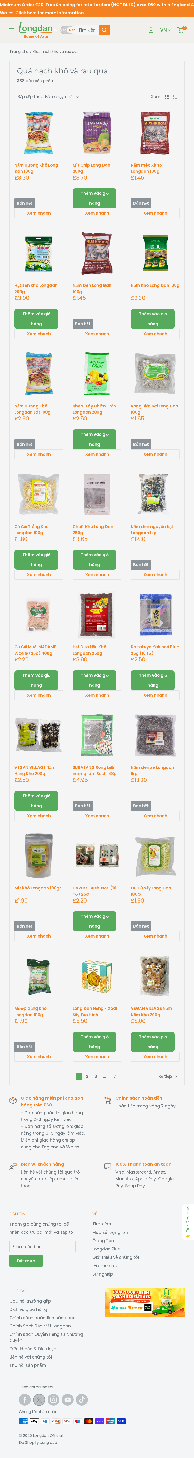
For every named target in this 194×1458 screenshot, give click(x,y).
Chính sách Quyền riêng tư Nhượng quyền (46, 1337)
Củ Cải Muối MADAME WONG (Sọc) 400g (35, 650)
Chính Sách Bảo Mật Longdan (40, 1326)
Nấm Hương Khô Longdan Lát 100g (32, 409)
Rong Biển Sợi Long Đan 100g (154, 409)
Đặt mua (26, 1261)
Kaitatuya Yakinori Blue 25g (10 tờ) (155, 650)
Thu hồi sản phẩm (27, 1365)
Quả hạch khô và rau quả (56, 51)
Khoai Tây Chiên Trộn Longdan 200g (94, 409)
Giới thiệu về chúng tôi (115, 1257)
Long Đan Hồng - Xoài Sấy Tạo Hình (95, 1011)
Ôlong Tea (103, 1241)
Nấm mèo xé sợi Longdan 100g (147, 168)
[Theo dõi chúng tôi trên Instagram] (53, 1400)
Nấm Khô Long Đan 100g (155, 285)
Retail (74, 30)
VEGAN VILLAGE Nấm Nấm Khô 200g (151, 1011)
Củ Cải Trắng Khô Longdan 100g (31, 530)
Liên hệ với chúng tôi (30, 1357)
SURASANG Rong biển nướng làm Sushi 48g (95, 770)
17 (114, 1076)
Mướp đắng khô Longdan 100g (30, 1011)
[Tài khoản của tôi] (151, 30)
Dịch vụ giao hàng (28, 1309)
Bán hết (24, 203)
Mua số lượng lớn (110, 1232)
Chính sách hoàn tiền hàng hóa (42, 1318)
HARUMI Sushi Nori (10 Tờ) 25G (94, 891)
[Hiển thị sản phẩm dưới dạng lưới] (167, 97)
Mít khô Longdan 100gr (37, 888)
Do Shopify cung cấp (38, 1442)
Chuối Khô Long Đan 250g (93, 530)
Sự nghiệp (102, 1274)
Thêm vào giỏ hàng (95, 198)
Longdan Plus (106, 1249)
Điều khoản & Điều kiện (32, 1349)
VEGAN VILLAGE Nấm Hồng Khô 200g (35, 770)
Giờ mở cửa (104, 1265)
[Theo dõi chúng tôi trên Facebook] (25, 1400)
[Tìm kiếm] (104, 30)
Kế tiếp (165, 1076)
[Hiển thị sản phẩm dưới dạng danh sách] (175, 97)
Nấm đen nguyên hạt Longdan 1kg (152, 530)
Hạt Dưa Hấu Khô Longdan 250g (89, 650)
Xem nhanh (39, 213)
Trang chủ (18, 51)
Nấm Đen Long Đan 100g (92, 288)
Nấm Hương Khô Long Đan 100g (36, 168)
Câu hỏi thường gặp (30, 1301)
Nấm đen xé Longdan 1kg (152, 770)
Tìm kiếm (101, 1224)
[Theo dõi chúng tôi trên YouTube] (68, 1400)
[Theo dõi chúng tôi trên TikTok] (82, 1400)
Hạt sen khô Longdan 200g (35, 288)
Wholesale (60, 30)
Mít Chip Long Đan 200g (91, 168)
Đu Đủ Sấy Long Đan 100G (151, 891)
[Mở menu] (11, 30)
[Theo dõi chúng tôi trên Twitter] (39, 1401)
